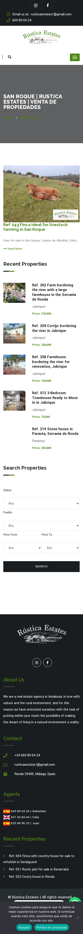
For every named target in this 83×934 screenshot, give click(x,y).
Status (7, 490)
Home (8, 117)
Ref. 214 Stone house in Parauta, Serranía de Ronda (55, 431)
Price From (10, 535)
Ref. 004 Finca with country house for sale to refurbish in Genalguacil (38, 859)
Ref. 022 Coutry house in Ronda (31, 876)
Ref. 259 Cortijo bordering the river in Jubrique (54, 328)
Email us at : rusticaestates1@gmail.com (41, 14)
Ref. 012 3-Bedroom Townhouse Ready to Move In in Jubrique (55, 397)
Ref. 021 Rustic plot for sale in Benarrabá (39, 869)
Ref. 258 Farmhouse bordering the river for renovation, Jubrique (51, 361)
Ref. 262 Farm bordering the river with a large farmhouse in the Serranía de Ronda (54, 292)
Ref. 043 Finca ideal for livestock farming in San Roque (35, 227)
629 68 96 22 (20, 823)
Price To (47, 535)
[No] (77, 918)
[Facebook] (47, 662)
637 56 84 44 (20, 817)
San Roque (29, 117)
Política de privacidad (52, 927)
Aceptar (24, 927)
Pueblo (7, 512)
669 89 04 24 (20, 811)
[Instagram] (36, 662)
